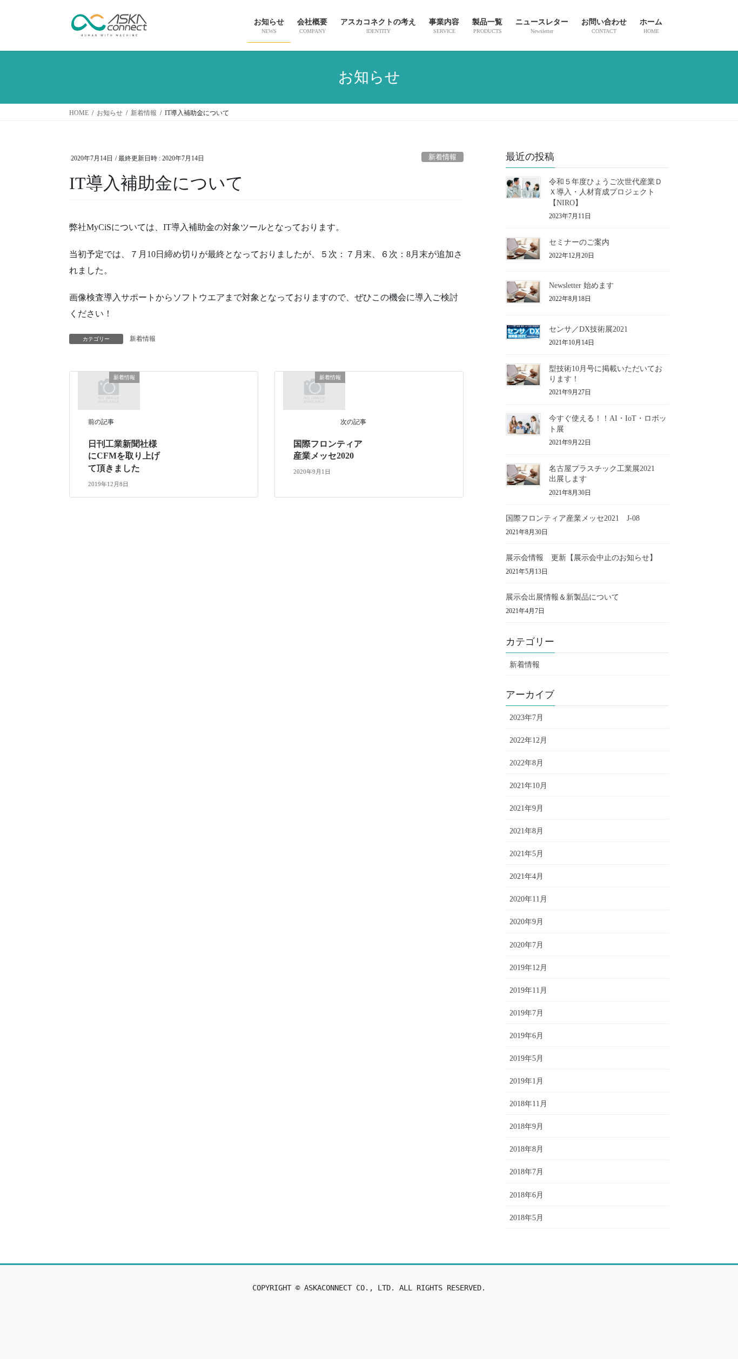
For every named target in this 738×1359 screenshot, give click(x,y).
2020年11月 (528, 899)
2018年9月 (526, 1126)
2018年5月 (526, 1218)
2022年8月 (526, 763)
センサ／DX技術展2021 (588, 329)
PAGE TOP (710, 1309)
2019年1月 (526, 1081)
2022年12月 (528, 740)
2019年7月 (526, 1013)
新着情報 (442, 157)
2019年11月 (528, 990)
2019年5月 (526, 1058)
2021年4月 (526, 876)
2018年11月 (528, 1104)
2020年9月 (526, 922)
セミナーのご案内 (579, 242)
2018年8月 (526, 1149)
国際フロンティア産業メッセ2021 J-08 (573, 518)
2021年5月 (526, 854)
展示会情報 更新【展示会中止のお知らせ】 (581, 558)
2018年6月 (526, 1195)
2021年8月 (526, 831)
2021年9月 (526, 808)
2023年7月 (526, 718)
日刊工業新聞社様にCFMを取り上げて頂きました (124, 456)
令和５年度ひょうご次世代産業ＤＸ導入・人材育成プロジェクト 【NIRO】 (605, 192)
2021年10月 (528, 786)
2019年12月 (528, 968)
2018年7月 (526, 1172)
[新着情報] (108, 389)
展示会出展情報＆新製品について (562, 597)
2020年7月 (526, 945)
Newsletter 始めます (581, 285)
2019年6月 (526, 1036)
